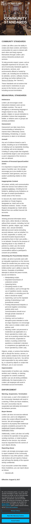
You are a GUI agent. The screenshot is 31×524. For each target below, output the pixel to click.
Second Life (9, 473)
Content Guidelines (8, 189)
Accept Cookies (15, 520)
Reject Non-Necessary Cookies (15, 515)
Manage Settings (15, 510)
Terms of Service (7, 80)
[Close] (29, 489)
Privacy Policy (5, 503)
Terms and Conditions (12, 507)
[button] (28, 3)
